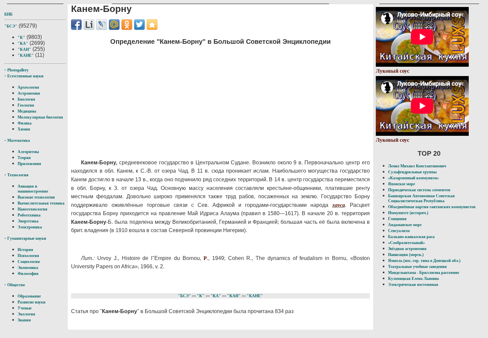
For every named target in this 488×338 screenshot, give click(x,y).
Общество (16, 285)
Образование (29, 296)
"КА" (23, 43)
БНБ (8, 14)
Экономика (28, 267)
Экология (26, 314)
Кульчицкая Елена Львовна (413, 278)
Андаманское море (405, 224)
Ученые (25, 308)
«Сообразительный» (406, 242)
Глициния (397, 218)
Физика (25, 123)
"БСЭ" (10, 26)
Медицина (27, 111)
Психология (28, 255)
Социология (29, 261)
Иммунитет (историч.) (408, 213)
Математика (18, 140)
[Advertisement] (207, 97)
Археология (28, 87)
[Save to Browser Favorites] (152, 24)
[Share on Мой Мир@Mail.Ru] (114, 24)
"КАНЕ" (26, 55)
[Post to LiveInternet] (89, 24)
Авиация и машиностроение (33, 189)
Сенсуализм (399, 230)
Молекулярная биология (40, 117)
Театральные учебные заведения (417, 266)
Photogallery (18, 70)
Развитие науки (31, 302)
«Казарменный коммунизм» (413, 178)
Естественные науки (25, 76)
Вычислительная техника (41, 203)
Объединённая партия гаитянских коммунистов (431, 207)
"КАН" (24, 49)
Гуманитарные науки (26, 238)
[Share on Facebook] (76, 24)
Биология (26, 99)
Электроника (30, 227)
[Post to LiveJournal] (101, 24)
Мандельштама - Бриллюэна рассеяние (423, 272)
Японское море (401, 184)
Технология (18, 175)
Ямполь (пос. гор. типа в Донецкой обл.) (424, 260)
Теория (24, 157)
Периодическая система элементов (419, 190)
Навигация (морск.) (406, 254)
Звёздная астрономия (407, 248)
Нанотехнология (32, 209)
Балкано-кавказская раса (411, 236)
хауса (338, 205)
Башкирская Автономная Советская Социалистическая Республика (421, 198)
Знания (24, 320)
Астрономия (29, 93)
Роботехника (29, 215)
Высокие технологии (36, 197)
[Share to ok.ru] (127, 24)
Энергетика (28, 221)
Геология (26, 105)
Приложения (29, 163)
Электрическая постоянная (413, 284)
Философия (28, 273)
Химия (24, 129)
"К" (21, 37)
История (25, 249)
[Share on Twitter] (139, 24)
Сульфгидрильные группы (412, 172)
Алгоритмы (28, 151)
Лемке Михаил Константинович (417, 166)
